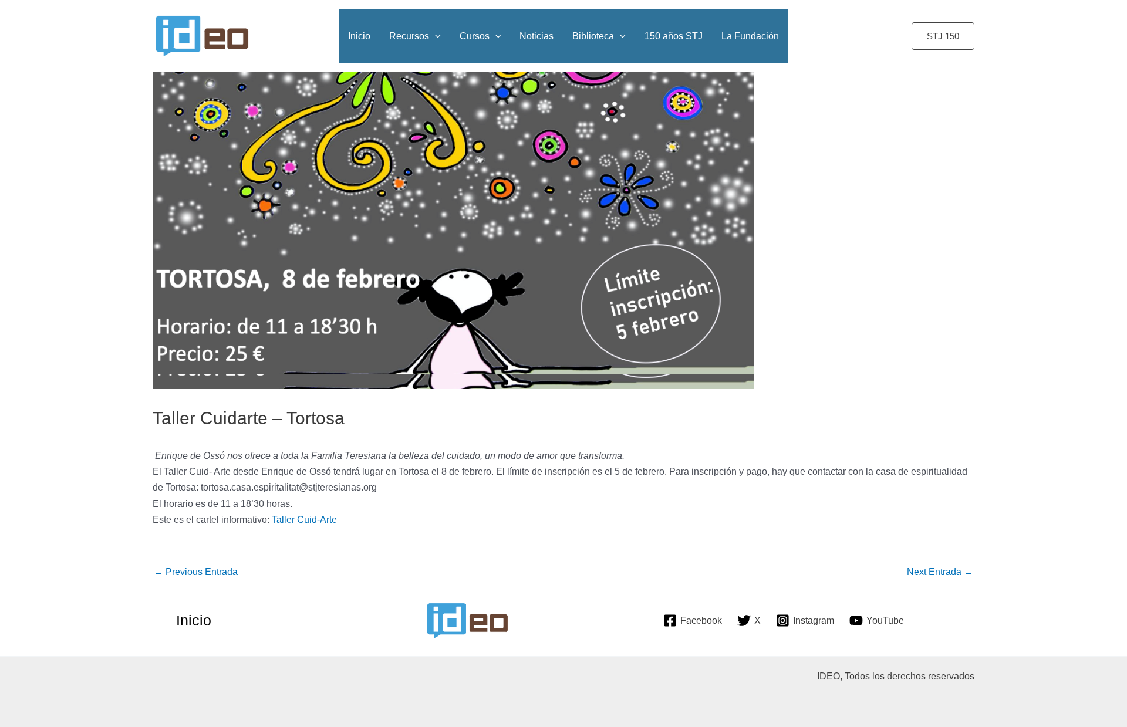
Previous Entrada (196, 572)
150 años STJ (674, 36)
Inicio (359, 36)
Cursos (475, 36)
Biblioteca (593, 36)
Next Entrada (940, 572)
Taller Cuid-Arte (304, 520)
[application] (435, 36)
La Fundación (750, 36)
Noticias (536, 36)
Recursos (409, 36)
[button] (943, 36)
